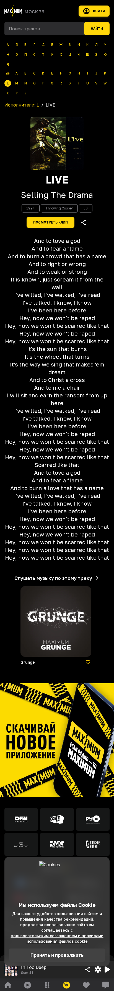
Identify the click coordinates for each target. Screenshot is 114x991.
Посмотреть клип (50, 222)
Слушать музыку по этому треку (53, 578)
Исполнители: (21, 105)
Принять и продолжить (57, 955)
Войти (99, 11)
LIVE (57, 179)
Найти (97, 29)
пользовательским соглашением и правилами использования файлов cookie (57, 938)
